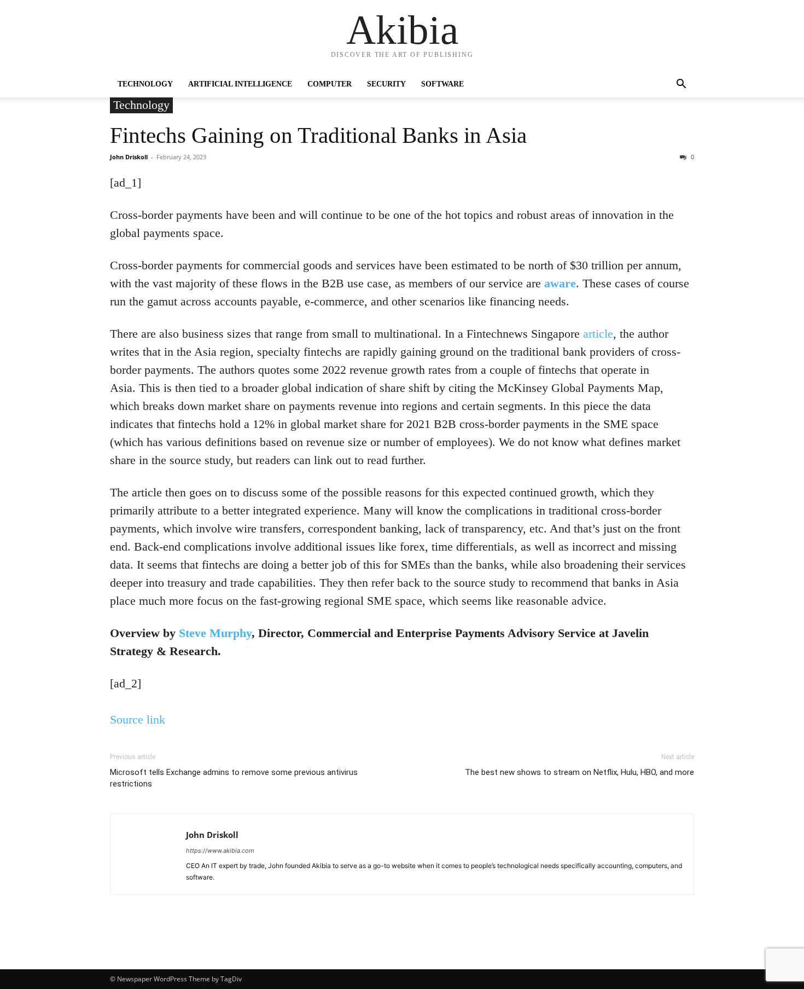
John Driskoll (129, 157)
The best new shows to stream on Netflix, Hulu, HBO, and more (579, 772)
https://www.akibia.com (220, 850)
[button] (681, 85)
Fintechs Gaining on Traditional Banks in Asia (318, 135)
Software (442, 84)
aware (560, 283)
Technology (145, 84)
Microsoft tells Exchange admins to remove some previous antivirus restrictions (234, 778)
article (598, 333)
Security (386, 84)
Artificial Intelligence (240, 84)
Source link (137, 719)
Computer (329, 84)
